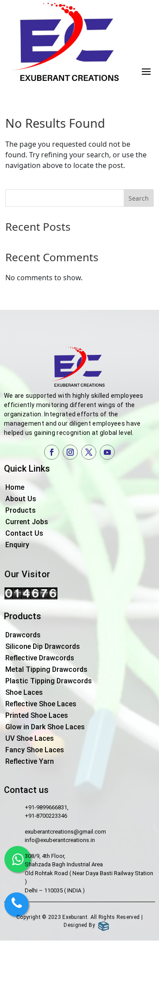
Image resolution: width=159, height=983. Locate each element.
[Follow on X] (88, 452)
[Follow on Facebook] (51, 452)
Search (139, 198)
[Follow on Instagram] (70, 452)
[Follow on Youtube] (107, 452)
